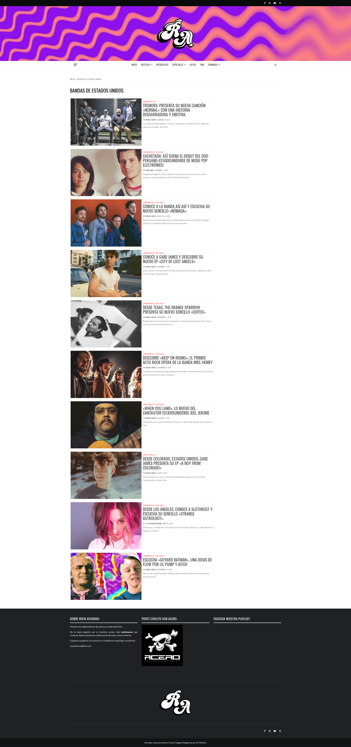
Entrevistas (162, 64)
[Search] (275, 64)
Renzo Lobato (151, 120)
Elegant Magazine (183, 742)
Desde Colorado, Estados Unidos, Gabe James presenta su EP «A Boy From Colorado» (175, 463)
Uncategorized (149, 101)
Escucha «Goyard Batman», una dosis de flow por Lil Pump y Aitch (177, 562)
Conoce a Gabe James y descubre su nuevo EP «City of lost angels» (173, 259)
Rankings (213, 64)
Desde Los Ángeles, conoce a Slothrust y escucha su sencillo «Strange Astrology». (178, 513)
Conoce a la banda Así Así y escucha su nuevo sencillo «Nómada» (176, 208)
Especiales (177, 64)
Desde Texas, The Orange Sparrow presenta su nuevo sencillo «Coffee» (174, 309)
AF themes (201, 742)
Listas (192, 64)
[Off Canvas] (75, 65)
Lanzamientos (148, 152)
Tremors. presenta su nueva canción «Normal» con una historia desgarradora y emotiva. (174, 109)
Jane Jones (150, 170)
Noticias (145, 64)
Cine (202, 64)
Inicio (134, 64)
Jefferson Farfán (155, 523)
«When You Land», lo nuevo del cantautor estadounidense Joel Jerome (176, 410)
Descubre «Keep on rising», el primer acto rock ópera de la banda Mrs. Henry (178, 360)
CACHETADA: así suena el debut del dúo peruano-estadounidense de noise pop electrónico (175, 160)
